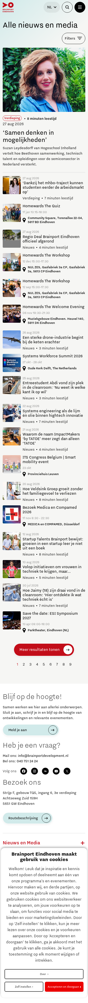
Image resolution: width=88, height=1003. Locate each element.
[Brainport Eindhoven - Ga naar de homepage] (8, 7)
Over (43, 974)
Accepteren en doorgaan (63, 986)
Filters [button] (70, 38)
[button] (82, 843)
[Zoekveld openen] (67, 7)
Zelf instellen (23, 986)
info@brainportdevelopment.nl (43, 756)
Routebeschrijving (23, 818)
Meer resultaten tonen (39, 649)
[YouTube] (56, 771)
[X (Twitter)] (67, 771)
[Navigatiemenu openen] (79, 7)
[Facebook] (23, 771)
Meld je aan (17, 730)
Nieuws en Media (21, 843)
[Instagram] (34, 771)
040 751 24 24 (27, 761)
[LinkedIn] (45, 771)
